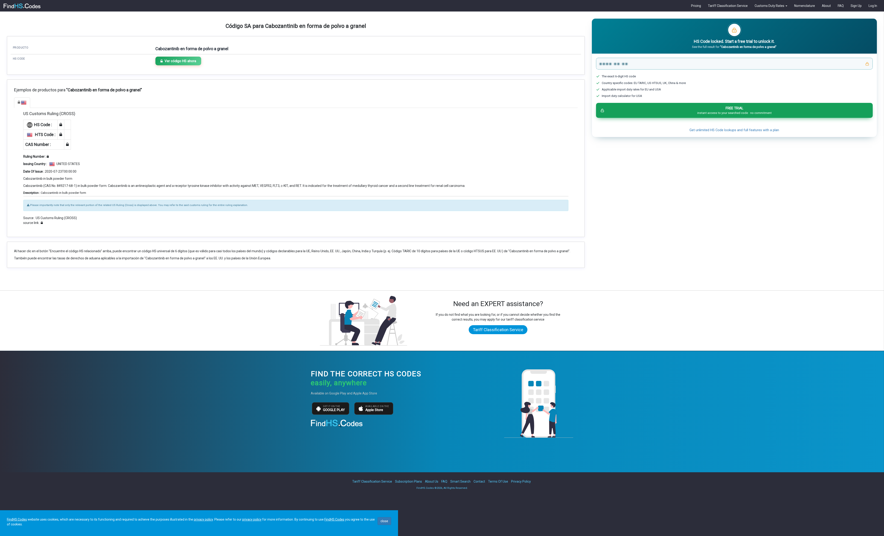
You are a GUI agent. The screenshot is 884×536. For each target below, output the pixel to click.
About (826, 6)
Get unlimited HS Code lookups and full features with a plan (734, 130)
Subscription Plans (408, 481)
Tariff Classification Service (728, 6)
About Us (431, 481)
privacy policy (203, 519)
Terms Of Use (498, 481)
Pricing (696, 6)
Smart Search (460, 481)
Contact (479, 481)
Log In (873, 6)
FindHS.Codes (17, 519)
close (384, 521)
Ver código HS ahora (180, 61)
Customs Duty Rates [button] (770, 6)
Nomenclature (804, 6)
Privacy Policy (521, 481)
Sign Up (856, 6)
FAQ (841, 6)
